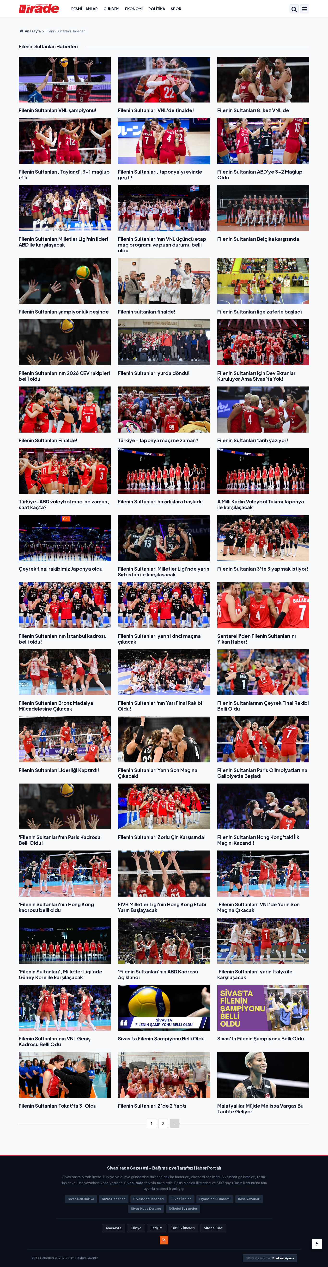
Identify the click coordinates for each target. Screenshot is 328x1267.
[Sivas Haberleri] (39, 8)
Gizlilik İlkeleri (183, 1228)
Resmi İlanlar (84, 8)
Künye (136, 1228)
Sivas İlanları (181, 1199)
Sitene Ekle (213, 1228)
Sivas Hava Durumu (146, 1208)
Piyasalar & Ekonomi (215, 1199)
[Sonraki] (174, 1123)
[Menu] (304, 9)
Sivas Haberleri (114, 1199)
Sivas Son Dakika (81, 1199)
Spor (176, 8)
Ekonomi (134, 8)
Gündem (111, 8)
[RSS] (164, 1240)
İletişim (156, 1228)
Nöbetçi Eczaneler (183, 1208)
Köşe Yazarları (249, 1199)
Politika (156, 8)
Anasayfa (32, 31)
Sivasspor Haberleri (148, 1199)
